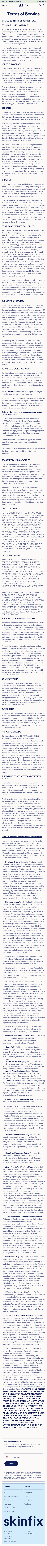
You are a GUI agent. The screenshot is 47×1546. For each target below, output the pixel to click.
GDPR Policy (7, 1538)
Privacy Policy (7, 1534)
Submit (11, 1464)
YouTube (27, 1504)
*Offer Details (9, 1511)
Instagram (28, 1492)
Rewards (7, 1504)
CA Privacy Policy (8, 1536)
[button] (5, 5)
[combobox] (7, 1457)
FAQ (5, 1492)
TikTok (26, 1496)
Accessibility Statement (10, 1541)
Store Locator (9, 1508)
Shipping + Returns (11, 1496)
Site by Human (28, 1531)
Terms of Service (8, 1531)
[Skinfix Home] (23, 5)
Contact (7, 1500)
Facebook (28, 1500)
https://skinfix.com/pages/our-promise (17, 1095)
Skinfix (31, 1533)
